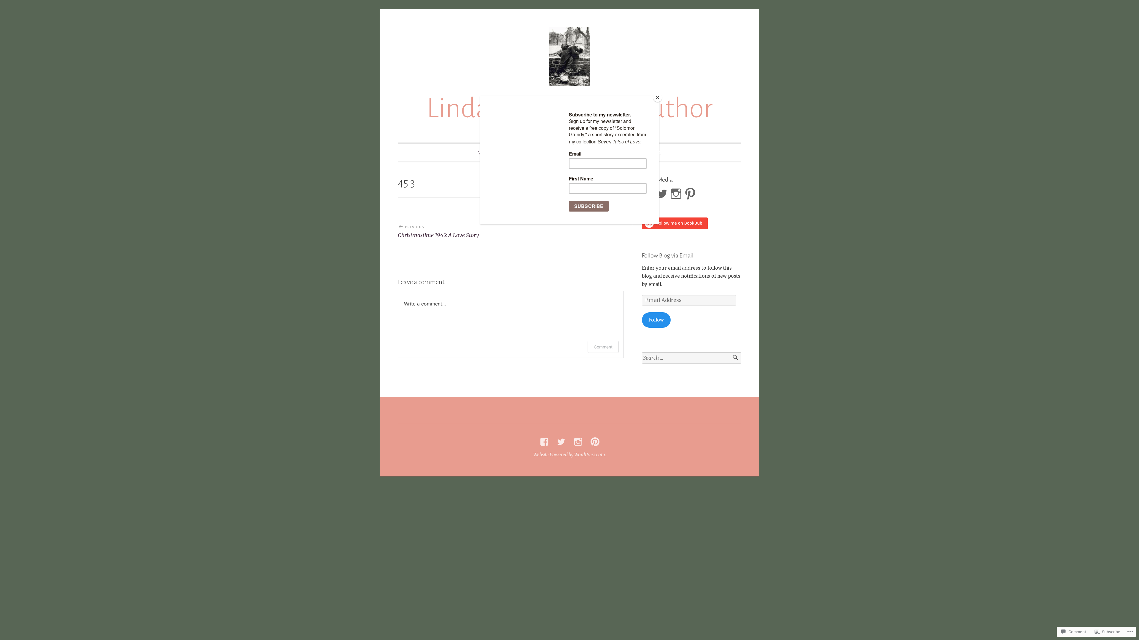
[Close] (657, 97)
